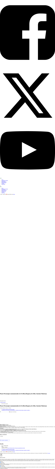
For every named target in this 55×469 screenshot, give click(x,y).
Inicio (2, 179)
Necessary (2, 462)
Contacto (3, 183)
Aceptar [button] (43, 453)
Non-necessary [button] (2, 465)
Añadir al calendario (5, 440)
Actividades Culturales (5, 180)
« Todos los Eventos (3, 402)
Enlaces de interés (4, 190)
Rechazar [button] (46, 453)
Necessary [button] (1, 461)
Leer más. (48, 453)
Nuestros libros (4, 182)
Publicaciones (3, 181)
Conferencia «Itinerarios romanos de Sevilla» (8, 409)
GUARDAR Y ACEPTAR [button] (3, 468)
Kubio (14, 194)
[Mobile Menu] (0, 185)
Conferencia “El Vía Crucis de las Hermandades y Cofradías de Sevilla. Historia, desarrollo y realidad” (16, 410)
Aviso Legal (3, 184)
